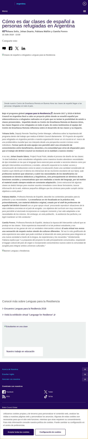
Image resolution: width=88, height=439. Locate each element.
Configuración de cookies (50, 432)
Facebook (9, 392)
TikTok (50, 396)
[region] (44, 424)
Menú (5, 11)
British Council (7, 4)
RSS (8, 396)
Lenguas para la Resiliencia (37, 113)
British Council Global (9, 407)
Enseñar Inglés (8, 374)
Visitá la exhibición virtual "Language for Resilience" (29, 315)
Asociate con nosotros (11, 379)
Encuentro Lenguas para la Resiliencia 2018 (25, 308)
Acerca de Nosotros (10, 369)
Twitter (50, 392)
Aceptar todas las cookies (18, 432)
